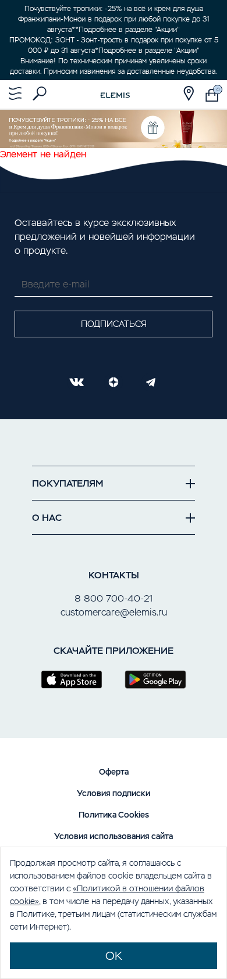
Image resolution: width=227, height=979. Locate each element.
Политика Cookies (114, 814)
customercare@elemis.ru (114, 612)
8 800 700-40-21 (113, 598)
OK (113, 955)
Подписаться (114, 323)
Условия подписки (113, 793)
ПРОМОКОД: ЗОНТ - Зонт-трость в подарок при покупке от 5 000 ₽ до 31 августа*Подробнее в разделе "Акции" (113, 45)
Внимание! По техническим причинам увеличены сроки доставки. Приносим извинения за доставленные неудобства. (113, 66)
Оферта (114, 771)
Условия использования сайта (113, 836)
